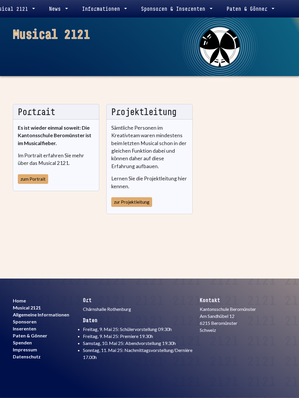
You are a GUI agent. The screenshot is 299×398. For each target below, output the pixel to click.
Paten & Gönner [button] (248, 9)
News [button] (56, 9)
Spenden (22, 342)
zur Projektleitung (132, 202)
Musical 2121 (27, 307)
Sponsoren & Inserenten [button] (174, 9)
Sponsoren (24, 321)
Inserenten (24, 328)
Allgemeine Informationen (41, 314)
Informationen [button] (102, 9)
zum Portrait (33, 179)
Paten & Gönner (30, 335)
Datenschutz (27, 356)
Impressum (25, 349)
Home (19, 300)
